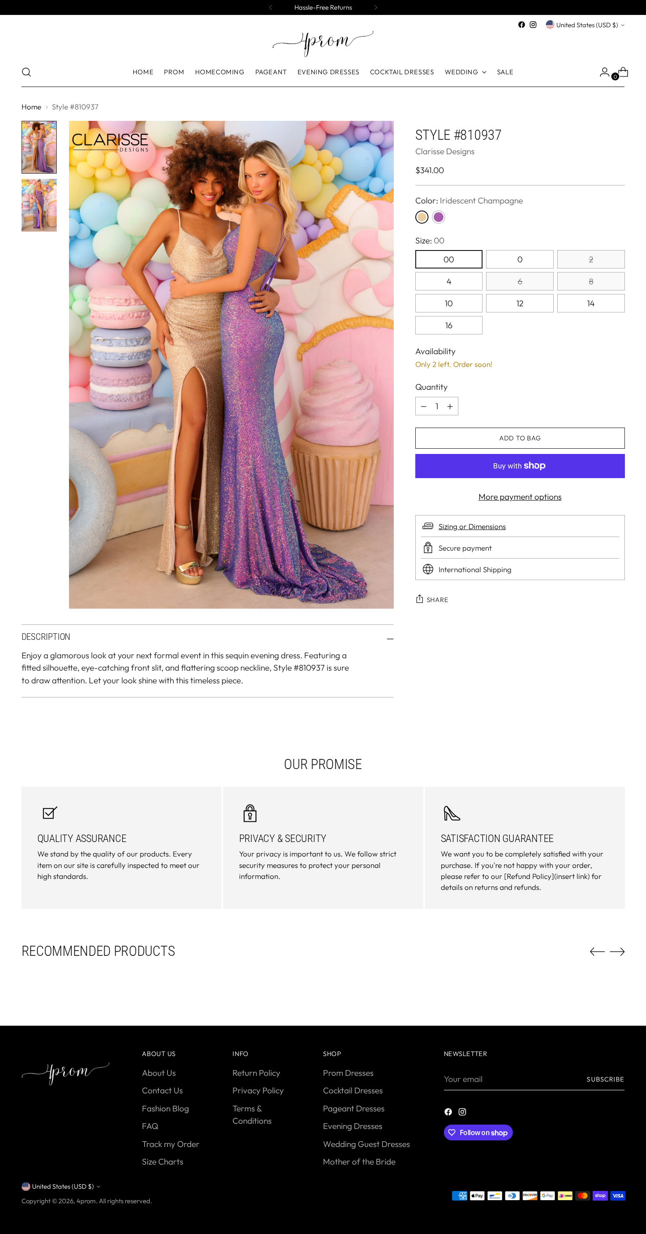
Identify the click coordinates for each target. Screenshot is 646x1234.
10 (449, 303)
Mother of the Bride (359, 1161)
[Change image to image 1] (39, 147)
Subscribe (605, 1079)
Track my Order (171, 1144)
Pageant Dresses (354, 1108)
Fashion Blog (165, 1108)
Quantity (431, 386)
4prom (86, 1201)
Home (31, 106)
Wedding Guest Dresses (366, 1144)
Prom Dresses (348, 1072)
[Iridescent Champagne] (421, 217)
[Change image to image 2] (39, 205)
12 (519, 303)
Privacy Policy (258, 1090)
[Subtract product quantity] (450, 406)
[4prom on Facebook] (522, 25)
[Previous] (270, 7)
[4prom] (323, 44)
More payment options (520, 496)
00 (448, 259)
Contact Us (162, 1090)
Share (438, 599)
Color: (469, 200)
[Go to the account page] (601, 72)
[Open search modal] (26, 72)
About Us (159, 1072)
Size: (429, 240)
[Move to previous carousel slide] (597, 951)
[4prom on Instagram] (533, 25)
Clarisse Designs (445, 151)
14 (591, 303)
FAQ (150, 1126)
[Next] (375, 7)
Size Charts (162, 1161)
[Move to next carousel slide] (617, 951)
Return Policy (256, 1072)
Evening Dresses (352, 1126)
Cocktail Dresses (353, 1090)
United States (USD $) (587, 25)
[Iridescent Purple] (438, 217)
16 (449, 325)
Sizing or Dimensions (472, 525)
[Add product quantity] (424, 406)
